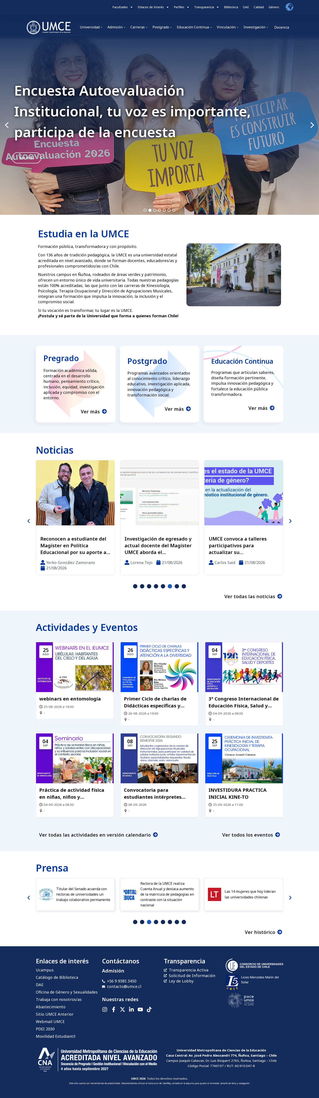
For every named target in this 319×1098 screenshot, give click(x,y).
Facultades (120, 7)
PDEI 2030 (45, 1028)
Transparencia (204, 7)
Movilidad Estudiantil (55, 1036)
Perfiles (179, 7)
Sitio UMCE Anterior (55, 1014)
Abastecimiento (51, 1006)
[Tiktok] (149, 1009)
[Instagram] (104, 1009)
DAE (246, 7)
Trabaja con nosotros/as (59, 999)
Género (274, 7)
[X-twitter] (122, 1009)
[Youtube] (140, 1009)
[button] (159, 125)
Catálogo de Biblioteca (57, 977)
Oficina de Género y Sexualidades (67, 992)
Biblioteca (231, 7)
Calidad (259, 7)
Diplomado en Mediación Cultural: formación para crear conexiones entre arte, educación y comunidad (242, 545)
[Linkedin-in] (131, 1009)
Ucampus (45, 970)
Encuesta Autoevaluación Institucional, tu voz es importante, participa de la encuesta (132, 111)
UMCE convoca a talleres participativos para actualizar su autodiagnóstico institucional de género (154, 545)
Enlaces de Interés (151, 7)
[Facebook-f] (113, 1009)
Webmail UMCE (50, 1021)
